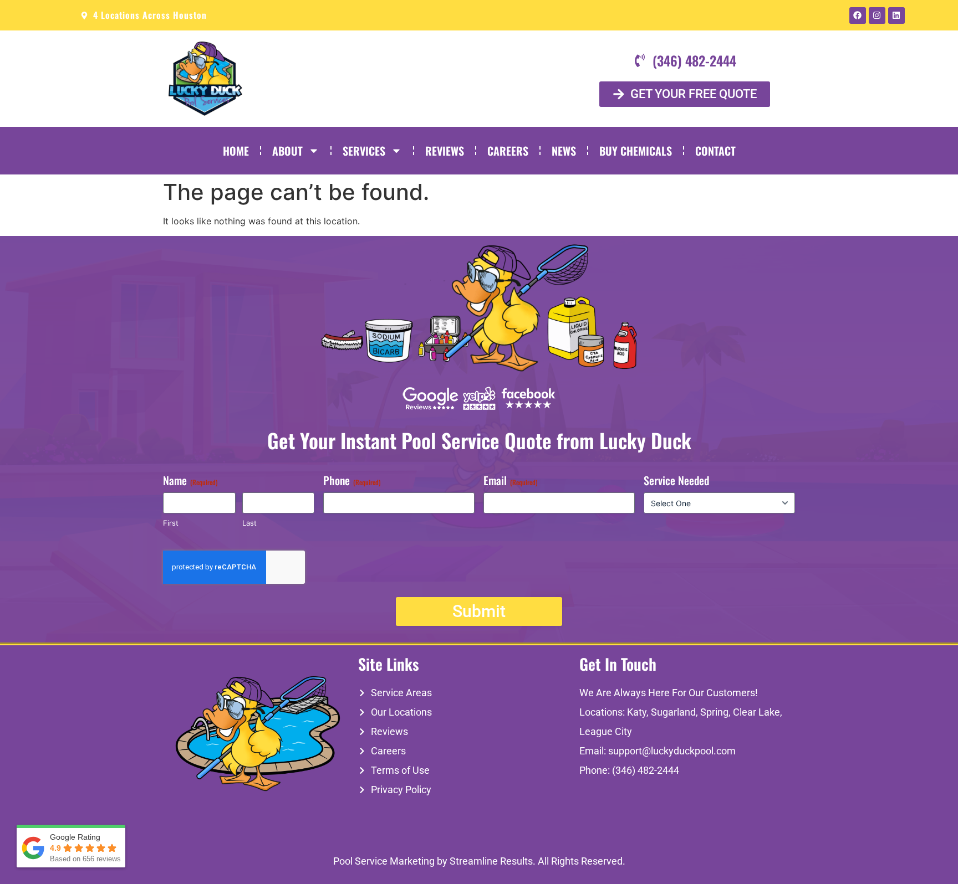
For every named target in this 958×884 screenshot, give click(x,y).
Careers (507, 150)
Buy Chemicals (635, 150)
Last (249, 522)
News (564, 150)
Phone (352, 480)
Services (364, 150)
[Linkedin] (896, 15)
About (287, 150)
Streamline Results (491, 861)
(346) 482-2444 (645, 770)
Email (510, 480)
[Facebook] (857, 15)
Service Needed (676, 480)
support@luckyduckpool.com (672, 751)
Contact (715, 150)
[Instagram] (877, 15)
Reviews (444, 150)
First (171, 522)
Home (236, 150)
